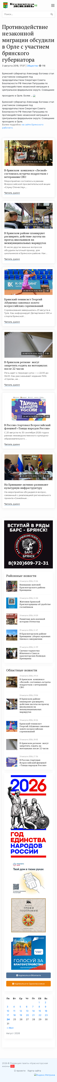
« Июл (10, 1027)
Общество (32, 65)
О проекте (19, 1070)
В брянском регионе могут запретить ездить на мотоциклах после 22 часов (25, 365)
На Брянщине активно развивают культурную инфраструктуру (26, 486)
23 (46, 1015)
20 (27, 1015)
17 (8, 1015)
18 (14, 1015)
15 (40, 1011)
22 (40, 1015)
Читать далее (12, 192)
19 (21, 1015)
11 (14, 1011)
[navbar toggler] (53, 5)
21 (33, 1015)
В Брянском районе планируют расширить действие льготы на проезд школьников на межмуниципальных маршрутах (25, 238)
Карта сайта (34, 1070)
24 (8, 1019)
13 (27, 1011)
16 (46, 1011)
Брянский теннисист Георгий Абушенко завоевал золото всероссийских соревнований (23, 302)
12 (21, 1011)
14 (33, 1011)
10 (8, 1011)
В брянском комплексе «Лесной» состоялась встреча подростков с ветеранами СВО (26, 173)
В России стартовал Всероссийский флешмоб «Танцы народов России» (27, 426)
